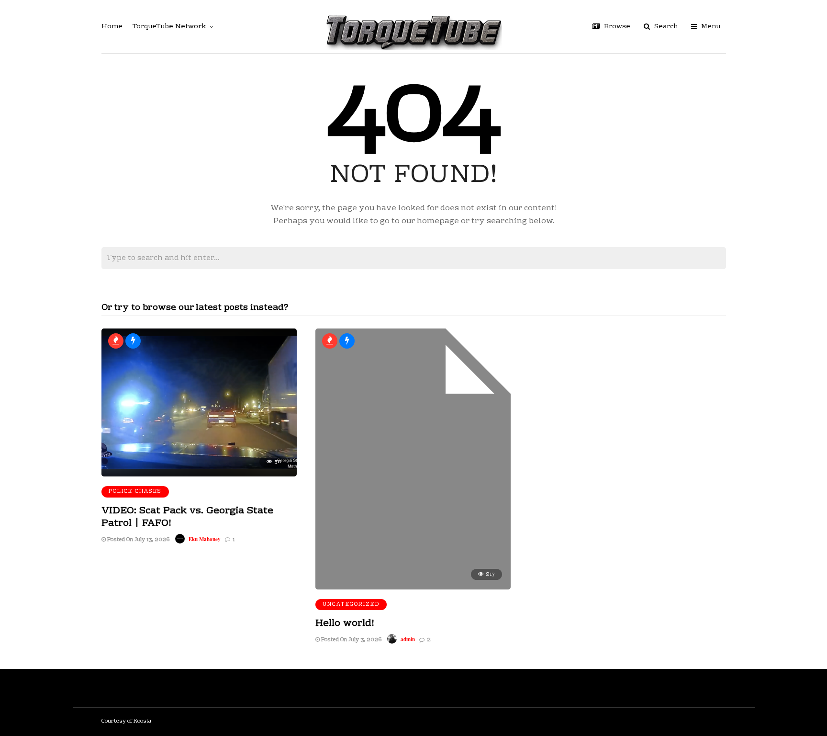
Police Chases (135, 491)
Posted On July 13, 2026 (137, 539)
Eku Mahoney (205, 539)
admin (408, 639)
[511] (199, 474)
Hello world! (344, 623)
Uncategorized (351, 604)
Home (112, 27)
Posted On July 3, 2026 (350, 640)
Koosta (142, 721)
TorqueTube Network (169, 27)
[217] (413, 587)
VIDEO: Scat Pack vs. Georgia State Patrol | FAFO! (187, 517)
